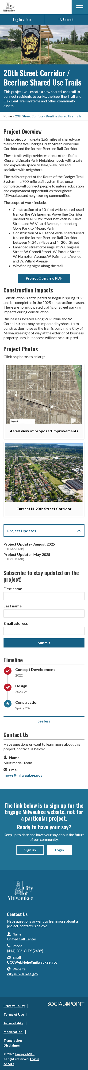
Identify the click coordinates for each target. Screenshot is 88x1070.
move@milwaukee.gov (23, 775)
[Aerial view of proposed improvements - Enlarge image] (44, 394)
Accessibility (13, 1023)
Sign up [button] (30, 850)
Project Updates (21, 530)
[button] (80, 7)
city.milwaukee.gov (22, 974)
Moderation (13, 1032)
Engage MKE (24, 1054)
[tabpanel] (44, 553)
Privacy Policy (14, 1006)
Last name (13, 606)
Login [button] (59, 850)
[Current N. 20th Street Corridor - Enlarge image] (44, 472)
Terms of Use (14, 1014)
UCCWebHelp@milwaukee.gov (32, 962)
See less (44, 721)
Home (8, 116)
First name (13, 588)
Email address (16, 623)
